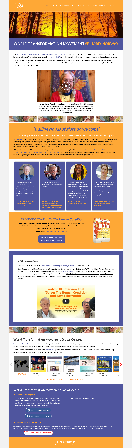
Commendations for (56, 231)
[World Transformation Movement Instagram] (63, 442)
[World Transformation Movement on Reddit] (71, 442)
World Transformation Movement (28, 54)
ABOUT (54, 6)
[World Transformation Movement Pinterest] (68, 442)
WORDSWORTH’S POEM (96, 6)
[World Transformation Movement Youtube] (66, 442)
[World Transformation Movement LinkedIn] (74, 442)
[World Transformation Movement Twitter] (61, 442)
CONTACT (112, 6)
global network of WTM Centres (53, 54)
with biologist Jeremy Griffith (57, 266)
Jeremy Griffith (56, 57)
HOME (46, 6)
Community (49, 350)
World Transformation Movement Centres (28, 344)
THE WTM (80, 6)
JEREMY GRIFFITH (66, 6)
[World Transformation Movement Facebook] (58, 442)
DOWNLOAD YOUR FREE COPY (52, 239)
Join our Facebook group (40, 410)
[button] (11, 364)
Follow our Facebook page (39, 416)
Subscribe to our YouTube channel (40, 433)
